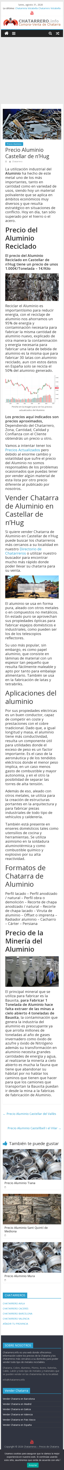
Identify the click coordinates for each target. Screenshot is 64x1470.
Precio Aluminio (14, 144)
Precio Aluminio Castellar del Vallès (29, 1114)
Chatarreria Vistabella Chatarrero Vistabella (38, 8)
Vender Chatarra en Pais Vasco (19, 1419)
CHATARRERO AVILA (14, 1303)
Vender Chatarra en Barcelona (19, 1398)
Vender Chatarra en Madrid (17, 1404)
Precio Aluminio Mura (19, 1276)
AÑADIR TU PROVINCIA (15, 1323)
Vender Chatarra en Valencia (18, 1414)
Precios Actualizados (22, 449)
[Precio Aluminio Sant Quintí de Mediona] (32, 1196)
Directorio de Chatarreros (23, 551)
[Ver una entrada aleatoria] (57, 33)
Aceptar (33, 1465)
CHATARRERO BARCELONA (17, 1313)
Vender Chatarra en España (17, 1424)
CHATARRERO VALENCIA (16, 1318)
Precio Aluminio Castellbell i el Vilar (34, 1128)
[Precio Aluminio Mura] (32, 1244)
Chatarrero (17, 161)
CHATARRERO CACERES (15, 1308)
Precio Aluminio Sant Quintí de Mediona (26, 1229)
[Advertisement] (32, 70)
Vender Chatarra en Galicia (17, 1409)
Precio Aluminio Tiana (19, 1183)
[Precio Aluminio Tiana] (32, 1151)
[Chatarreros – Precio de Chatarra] (6, 33)
